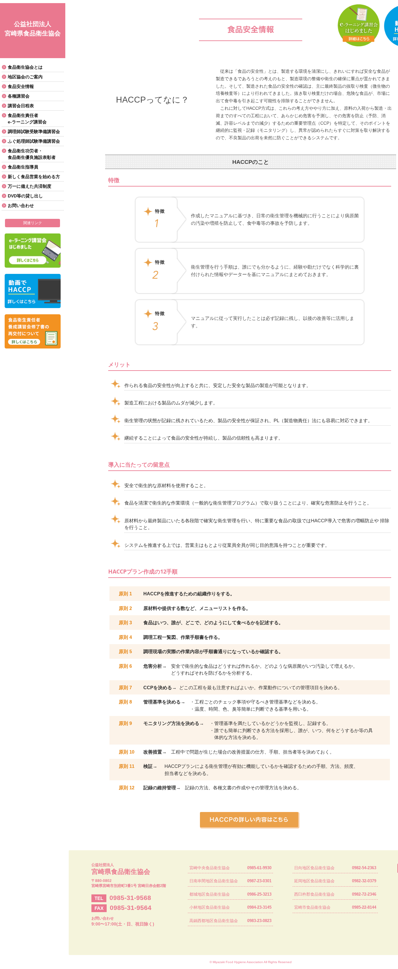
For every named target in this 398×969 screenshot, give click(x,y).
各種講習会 (19, 96)
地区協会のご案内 (25, 76)
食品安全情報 (21, 86)
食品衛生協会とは (25, 67)
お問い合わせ (21, 205)
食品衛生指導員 (23, 166)
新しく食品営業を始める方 (34, 176)
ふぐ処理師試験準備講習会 (34, 141)
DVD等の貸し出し (25, 195)
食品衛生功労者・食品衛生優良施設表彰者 (32, 154)
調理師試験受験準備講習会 (34, 131)
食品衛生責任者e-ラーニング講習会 (27, 118)
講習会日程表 (21, 105)
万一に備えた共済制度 (29, 186)
